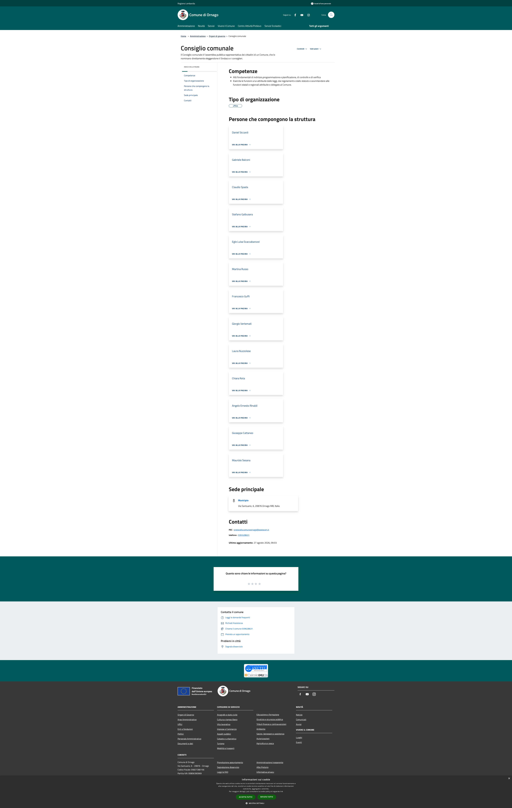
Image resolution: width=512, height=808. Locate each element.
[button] (256, 803)
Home (183, 36)
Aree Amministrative (187, 719)
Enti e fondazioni (185, 729)
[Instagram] (307, 15)
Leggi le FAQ (222, 772)
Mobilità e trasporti (225, 748)
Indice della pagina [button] (191, 67)
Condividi (301, 48)
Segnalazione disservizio (228, 767)
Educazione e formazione (268, 714)
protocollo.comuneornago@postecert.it (251, 529)
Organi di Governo (186, 714)
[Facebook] (294, 15)
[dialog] (256, 792)
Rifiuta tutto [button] (266, 797)
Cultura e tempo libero (227, 719)
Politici (181, 734)
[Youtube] (300, 15)
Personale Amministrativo (189, 738)
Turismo (220, 743)
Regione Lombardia (186, 3)
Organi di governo (217, 36)
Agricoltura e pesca (265, 743)
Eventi (299, 742)
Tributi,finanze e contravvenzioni (271, 724)
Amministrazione (198, 36)
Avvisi (298, 724)
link (281, 791)
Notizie (299, 714)
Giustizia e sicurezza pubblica (270, 719)
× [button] (509, 778)
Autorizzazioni (263, 738)
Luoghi (299, 737)
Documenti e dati (185, 743)
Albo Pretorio (262, 767)
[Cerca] (331, 15)
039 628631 (243, 535)
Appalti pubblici (224, 734)
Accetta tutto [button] (245, 797)
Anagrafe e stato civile (227, 714)
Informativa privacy (265, 772)
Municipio (243, 500)
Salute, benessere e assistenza (270, 733)
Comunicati (301, 719)
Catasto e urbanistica (226, 738)
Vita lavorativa (223, 724)
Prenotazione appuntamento (230, 762)
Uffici (180, 724)
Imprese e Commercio (227, 729)
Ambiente (261, 729)
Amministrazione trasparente (270, 762)
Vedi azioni (314, 48)
